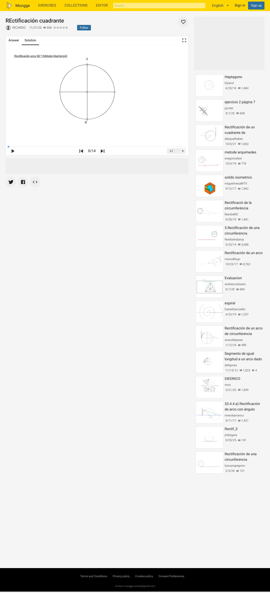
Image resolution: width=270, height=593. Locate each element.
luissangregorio (235, 465)
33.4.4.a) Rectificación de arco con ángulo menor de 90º (242, 409)
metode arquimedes (240, 152)
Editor (102, 5)
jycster (229, 108)
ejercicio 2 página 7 (240, 102)
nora (228, 385)
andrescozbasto (235, 284)
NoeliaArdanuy (234, 239)
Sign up (256, 5)
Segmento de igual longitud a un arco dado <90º (243, 359)
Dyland (229, 83)
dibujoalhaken (234, 139)
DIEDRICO (232, 379)
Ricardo (18, 27)
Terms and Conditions (93, 576)
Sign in (240, 5)
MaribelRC (231, 214)
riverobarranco (234, 415)
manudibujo (232, 259)
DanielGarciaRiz (235, 309)
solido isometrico (238, 177)
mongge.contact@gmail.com (140, 586)
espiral (230, 303)
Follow (84, 27)
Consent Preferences (171, 576)
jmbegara (231, 435)
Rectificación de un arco (244, 253)
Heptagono (233, 77)
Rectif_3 (231, 429)
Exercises (47, 5)
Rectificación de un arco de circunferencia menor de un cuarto (244, 333)
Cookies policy (144, 576)
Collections (76, 5)
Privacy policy (121, 576)
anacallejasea (234, 340)
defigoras (231, 365)
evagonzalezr (233, 158)
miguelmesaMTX (236, 183)
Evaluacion (233, 278)
